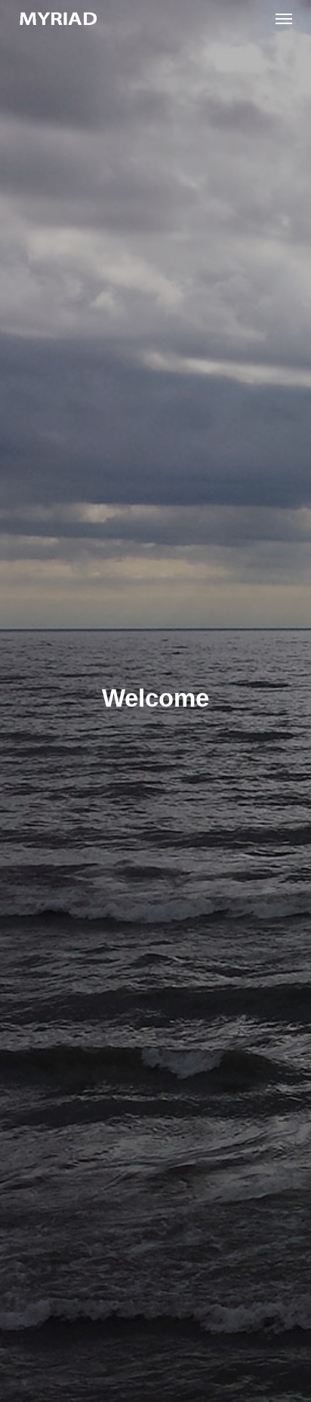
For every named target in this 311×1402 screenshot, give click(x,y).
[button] (284, 18)
